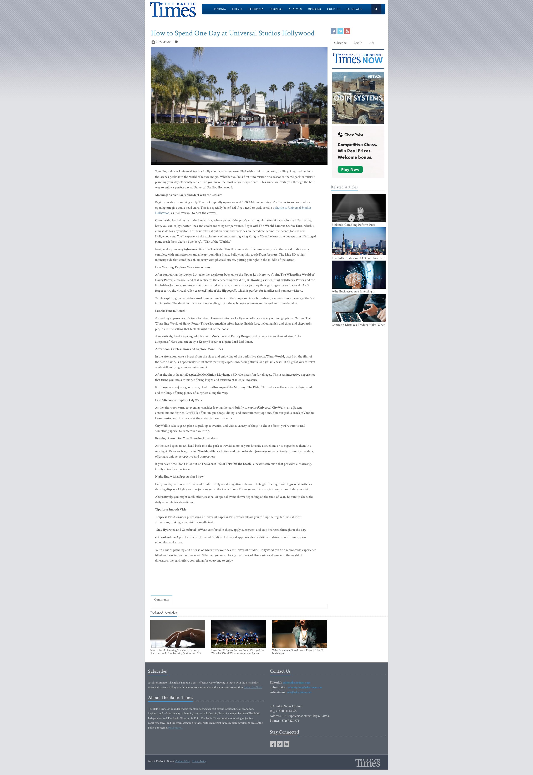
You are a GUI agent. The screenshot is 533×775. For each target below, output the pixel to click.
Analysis (295, 9)
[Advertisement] (239, 580)
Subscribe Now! (253, 687)
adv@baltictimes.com (299, 692)
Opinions (314, 9)
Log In (358, 43)
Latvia (237, 9)
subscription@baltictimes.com (305, 687)
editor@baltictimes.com (296, 683)
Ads (372, 43)
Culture (333, 9)
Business (276, 9)
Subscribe (340, 43)
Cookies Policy (182, 761)
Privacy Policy (199, 761)
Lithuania (255, 9)
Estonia (220, 9)
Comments (161, 599)
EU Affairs (354, 9)
